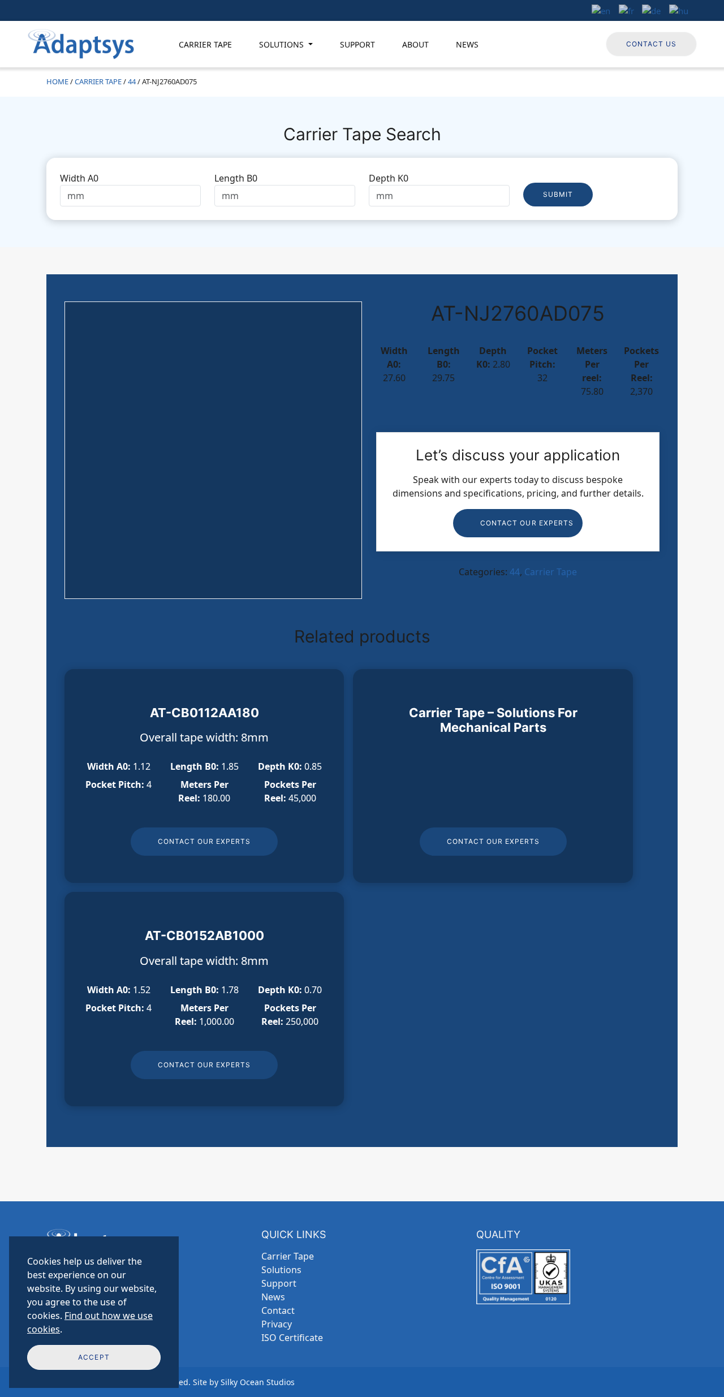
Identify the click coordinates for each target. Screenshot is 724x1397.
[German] (652, 9)
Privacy (276, 1324)
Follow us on (564, 43)
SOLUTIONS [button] (282, 44)
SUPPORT (357, 44)
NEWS (467, 44)
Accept (93, 1357)
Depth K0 (388, 178)
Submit (558, 194)
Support (278, 1283)
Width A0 (79, 178)
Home (57, 81)
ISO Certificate (292, 1337)
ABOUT (415, 44)
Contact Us (651, 44)
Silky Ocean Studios (258, 1382)
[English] (601, 9)
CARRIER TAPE (205, 44)
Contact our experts (526, 523)
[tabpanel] (362, 189)
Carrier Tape (98, 81)
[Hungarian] (679, 9)
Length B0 (235, 178)
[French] (627, 9)
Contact (278, 1310)
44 (132, 81)
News (273, 1297)
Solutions (281, 1270)
